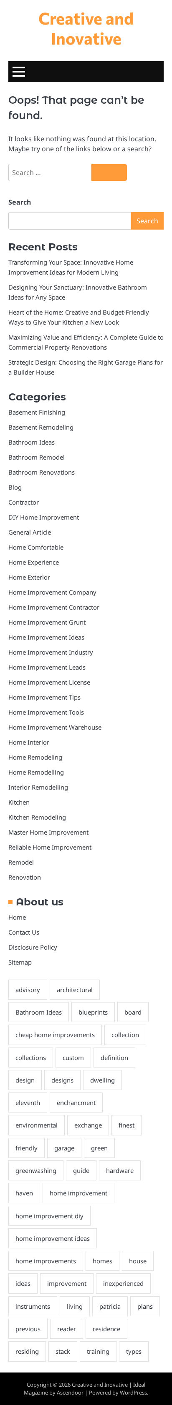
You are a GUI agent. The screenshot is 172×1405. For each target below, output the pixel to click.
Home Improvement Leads (47, 667)
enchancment (76, 1102)
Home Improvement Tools (46, 712)
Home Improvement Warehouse (54, 727)
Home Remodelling (36, 772)
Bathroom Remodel (36, 457)
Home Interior (28, 742)
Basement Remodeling (40, 427)
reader (66, 1329)
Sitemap (20, 962)
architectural (75, 989)
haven (24, 1193)
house (138, 1261)
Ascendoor (70, 1392)
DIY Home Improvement (43, 517)
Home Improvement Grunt (47, 622)
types (134, 1351)
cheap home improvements (55, 1034)
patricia (110, 1306)
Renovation (24, 877)
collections (30, 1057)
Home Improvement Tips (44, 697)
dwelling (102, 1080)
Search (19, 202)
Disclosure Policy (32, 947)
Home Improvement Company (52, 592)
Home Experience (33, 562)
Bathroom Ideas (31, 442)
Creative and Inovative (86, 28)
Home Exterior (29, 577)
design (25, 1080)
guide (81, 1170)
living (75, 1306)
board (133, 1012)
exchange (88, 1125)
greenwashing (35, 1170)
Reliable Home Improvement (49, 847)
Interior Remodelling (38, 787)
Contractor (23, 502)
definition (114, 1057)
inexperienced (123, 1283)
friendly (26, 1148)
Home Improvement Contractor (53, 607)
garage (64, 1148)
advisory (27, 989)
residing (27, 1351)
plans (145, 1306)
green (99, 1148)
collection (125, 1034)
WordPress (133, 1392)
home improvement (78, 1193)
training (98, 1351)
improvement (66, 1283)
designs (62, 1080)
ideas (22, 1283)
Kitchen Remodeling (37, 817)
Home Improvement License (49, 682)
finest (126, 1125)
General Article (29, 532)
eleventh (27, 1102)
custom (73, 1057)
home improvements (45, 1261)
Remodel (21, 862)
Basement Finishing (36, 412)
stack (63, 1351)
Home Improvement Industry (50, 652)
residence (106, 1329)
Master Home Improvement (48, 832)
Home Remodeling (35, 757)
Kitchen (19, 802)
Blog (15, 487)
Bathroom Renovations (41, 472)
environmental (36, 1125)
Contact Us (23, 932)
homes (102, 1261)
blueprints (93, 1012)
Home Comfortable (35, 547)
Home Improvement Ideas (46, 637)
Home (17, 917)
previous (27, 1329)
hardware (120, 1170)
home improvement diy (49, 1216)
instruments (32, 1306)
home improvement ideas (52, 1238)
